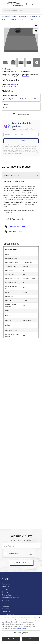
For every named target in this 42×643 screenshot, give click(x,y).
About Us (5, 606)
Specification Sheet (15, 231)
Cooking (13, 16)
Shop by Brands (8, 614)
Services (5, 603)
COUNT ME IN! (21, 563)
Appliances (5, 16)
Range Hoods (22, 16)
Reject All (11, 639)
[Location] (26, 3)
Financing (5, 609)
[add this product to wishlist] (36, 31)
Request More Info (22, 114)
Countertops (7, 595)
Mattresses (6, 586)
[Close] (39, 617)
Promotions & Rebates (10, 598)
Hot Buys (5, 600)
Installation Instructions (17, 226)
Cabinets (5, 589)
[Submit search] (36, 10)
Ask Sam (21, 141)
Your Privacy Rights (21, 633)
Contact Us (6, 611)
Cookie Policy (21, 628)
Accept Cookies (30, 639)
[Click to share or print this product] (36, 26)
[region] (21, 629)
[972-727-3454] (32, 3)
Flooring (5, 592)
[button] (3, 3)
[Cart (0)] (38, 3)
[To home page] (15, 4)
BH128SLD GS (11, 86)
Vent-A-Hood (14, 84)
